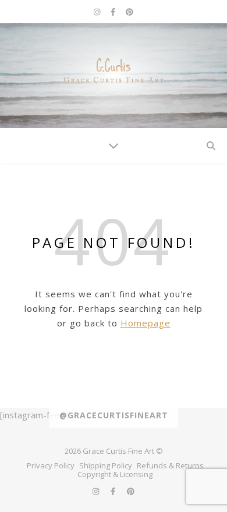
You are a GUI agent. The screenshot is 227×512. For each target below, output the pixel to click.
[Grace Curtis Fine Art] (113, 75)
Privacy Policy (51, 465)
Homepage (145, 323)
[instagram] (98, 11)
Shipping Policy (105, 465)
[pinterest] (129, 11)
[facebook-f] (114, 11)
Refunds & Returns (170, 465)
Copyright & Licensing (114, 474)
